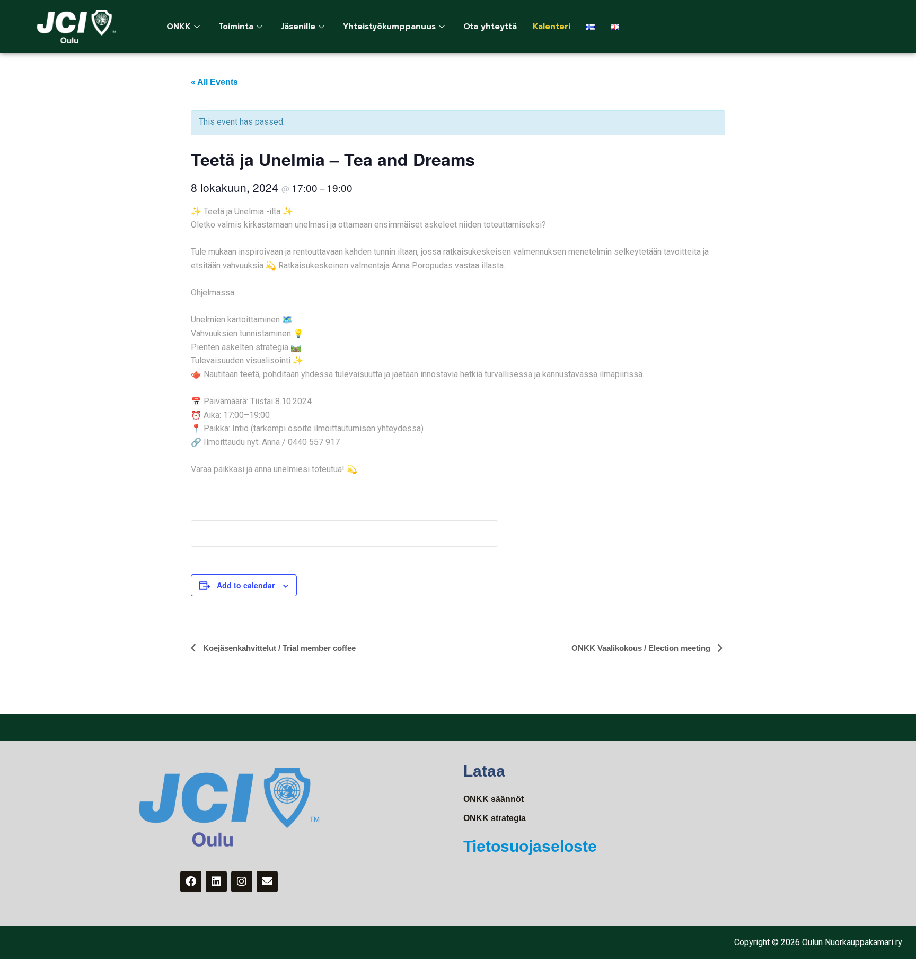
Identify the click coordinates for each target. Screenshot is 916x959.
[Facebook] (190, 881)
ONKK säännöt (493, 799)
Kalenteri (551, 26)
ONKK (178, 26)
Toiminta (235, 26)
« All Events (214, 81)
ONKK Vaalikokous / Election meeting (641, 647)
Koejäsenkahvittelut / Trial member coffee (278, 647)
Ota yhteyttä (490, 26)
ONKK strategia (494, 818)
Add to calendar (246, 585)
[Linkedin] (216, 881)
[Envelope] (267, 881)
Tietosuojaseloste (530, 846)
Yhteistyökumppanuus (389, 26)
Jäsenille (298, 26)
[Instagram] (241, 881)
